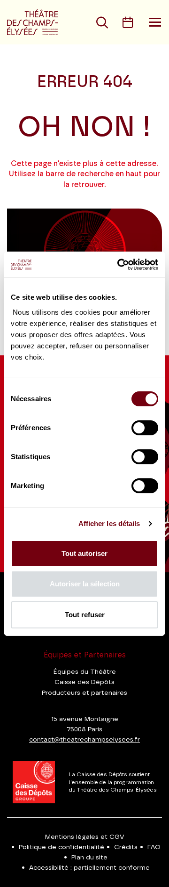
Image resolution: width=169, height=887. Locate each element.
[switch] (144, 427)
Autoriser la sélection (85, 584)
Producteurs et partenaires (84, 693)
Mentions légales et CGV (84, 837)
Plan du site (89, 857)
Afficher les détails (109, 523)
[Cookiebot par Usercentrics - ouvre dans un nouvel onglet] (119, 265)
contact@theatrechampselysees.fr (84, 739)
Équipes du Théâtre (85, 672)
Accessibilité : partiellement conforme (89, 868)
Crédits (126, 847)
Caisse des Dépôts (84, 682)
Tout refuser (85, 615)
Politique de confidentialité (61, 847)
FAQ (154, 847)
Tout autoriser (84, 553)
